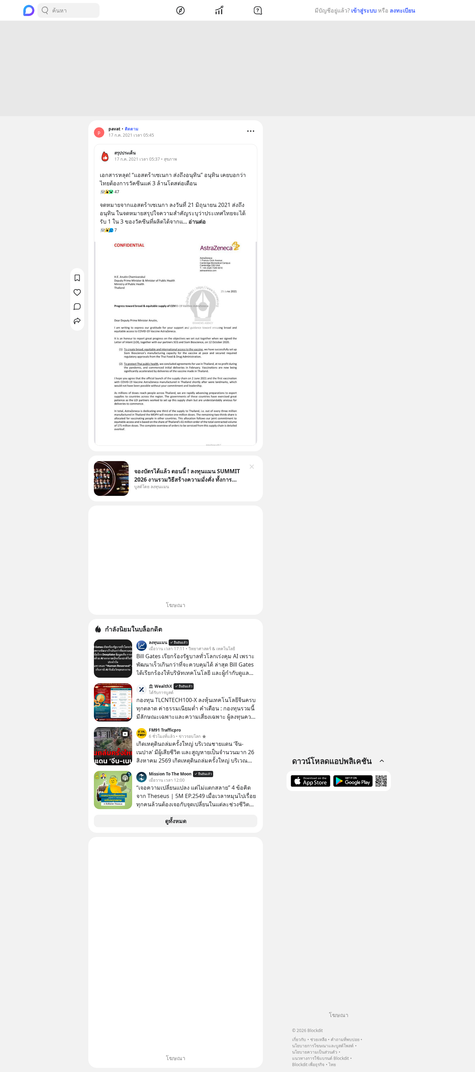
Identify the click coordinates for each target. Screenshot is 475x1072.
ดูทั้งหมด (175, 821)
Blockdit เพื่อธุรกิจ (308, 1064)
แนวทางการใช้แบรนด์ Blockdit (320, 1058)
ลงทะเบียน (402, 10)
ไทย (332, 1064)
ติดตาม (131, 129)
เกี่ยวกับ (299, 1039)
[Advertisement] (237, 68)
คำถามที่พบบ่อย (345, 1039)
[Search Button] (45, 10)
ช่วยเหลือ (318, 1039)
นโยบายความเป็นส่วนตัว (314, 1052)
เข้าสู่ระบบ (364, 10)
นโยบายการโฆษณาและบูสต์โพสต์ (323, 1046)
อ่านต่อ (197, 221)
